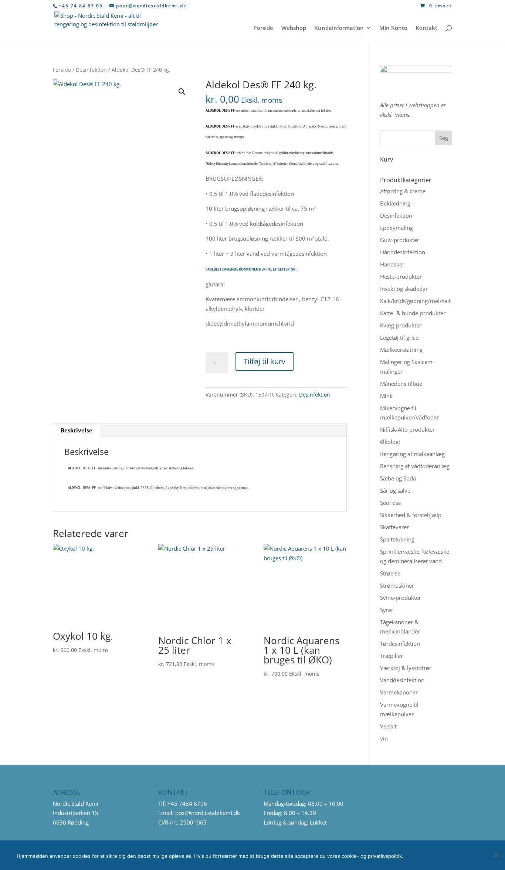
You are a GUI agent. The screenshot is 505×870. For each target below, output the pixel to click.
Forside (263, 28)
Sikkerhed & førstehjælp (410, 515)
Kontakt (426, 28)
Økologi (390, 441)
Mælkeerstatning (401, 349)
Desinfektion (91, 69)
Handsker (392, 264)
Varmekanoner (399, 692)
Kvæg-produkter (400, 325)
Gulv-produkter (399, 240)
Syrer (386, 610)
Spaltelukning (397, 539)
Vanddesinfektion (402, 680)
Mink (386, 396)
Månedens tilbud (401, 383)
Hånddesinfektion (402, 252)
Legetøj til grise (399, 337)
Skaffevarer (394, 527)
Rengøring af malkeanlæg (412, 454)
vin (384, 738)
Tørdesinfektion (400, 643)
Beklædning (395, 203)
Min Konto (393, 28)
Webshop (293, 28)
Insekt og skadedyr (404, 288)
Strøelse (390, 573)
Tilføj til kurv (264, 361)
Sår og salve (395, 490)
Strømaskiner (397, 585)
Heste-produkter (401, 276)
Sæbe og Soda (398, 478)
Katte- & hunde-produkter (412, 313)
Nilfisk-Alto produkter (407, 429)
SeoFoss (390, 502)
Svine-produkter (400, 597)
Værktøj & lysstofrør (405, 668)
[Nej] (495, 855)
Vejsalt (388, 726)
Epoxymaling (396, 227)
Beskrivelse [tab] (76, 430)
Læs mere (463, 855)
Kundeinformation (339, 28)
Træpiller (391, 655)
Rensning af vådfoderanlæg (415, 466)
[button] (182, 91)
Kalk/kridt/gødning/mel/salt (415, 301)
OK (420, 855)
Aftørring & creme (403, 191)
